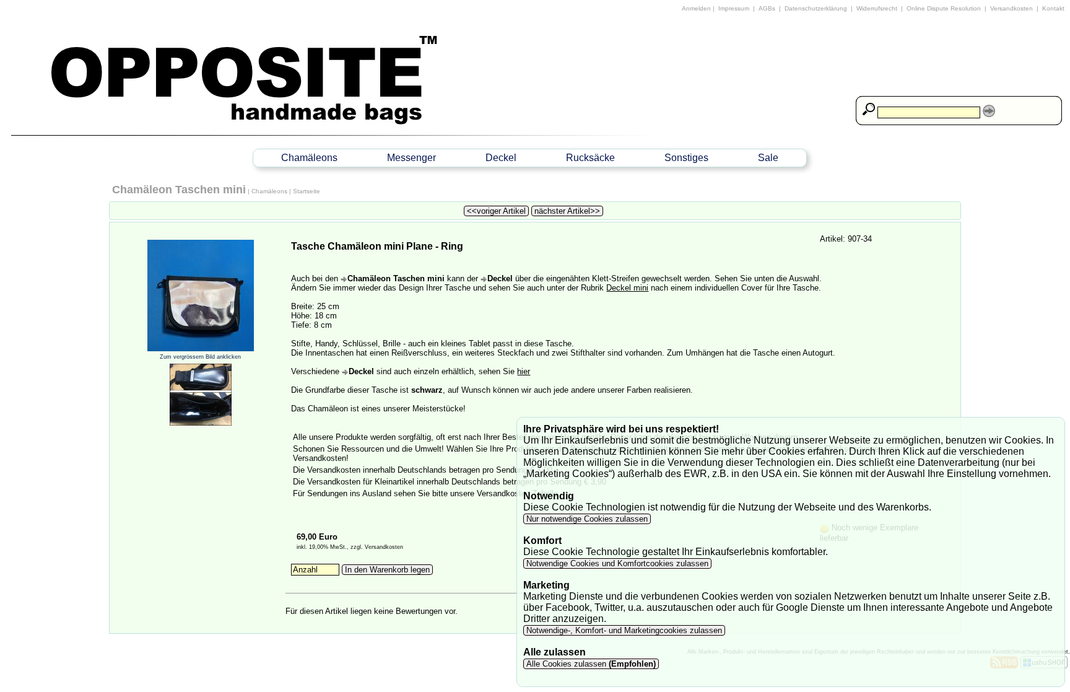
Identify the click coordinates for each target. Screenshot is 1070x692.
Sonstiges (686, 157)
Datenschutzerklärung (816, 8)
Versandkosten (1011, 8)
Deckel (500, 157)
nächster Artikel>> (567, 211)
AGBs (767, 8)
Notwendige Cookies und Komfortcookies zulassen (617, 563)
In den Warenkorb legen (387, 569)
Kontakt (1053, 8)
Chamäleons (309, 157)
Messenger (411, 157)
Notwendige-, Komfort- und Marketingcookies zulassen (624, 630)
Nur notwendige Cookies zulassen (587, 518)
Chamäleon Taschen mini (179, 189)
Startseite (306, 191)
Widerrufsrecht (877, 8)
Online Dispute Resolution (944, 8)
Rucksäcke (590, 157)
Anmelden (696, 8)
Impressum (733, 8)
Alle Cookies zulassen (590, 663)
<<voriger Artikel (496, 211)
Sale (768, 157)
